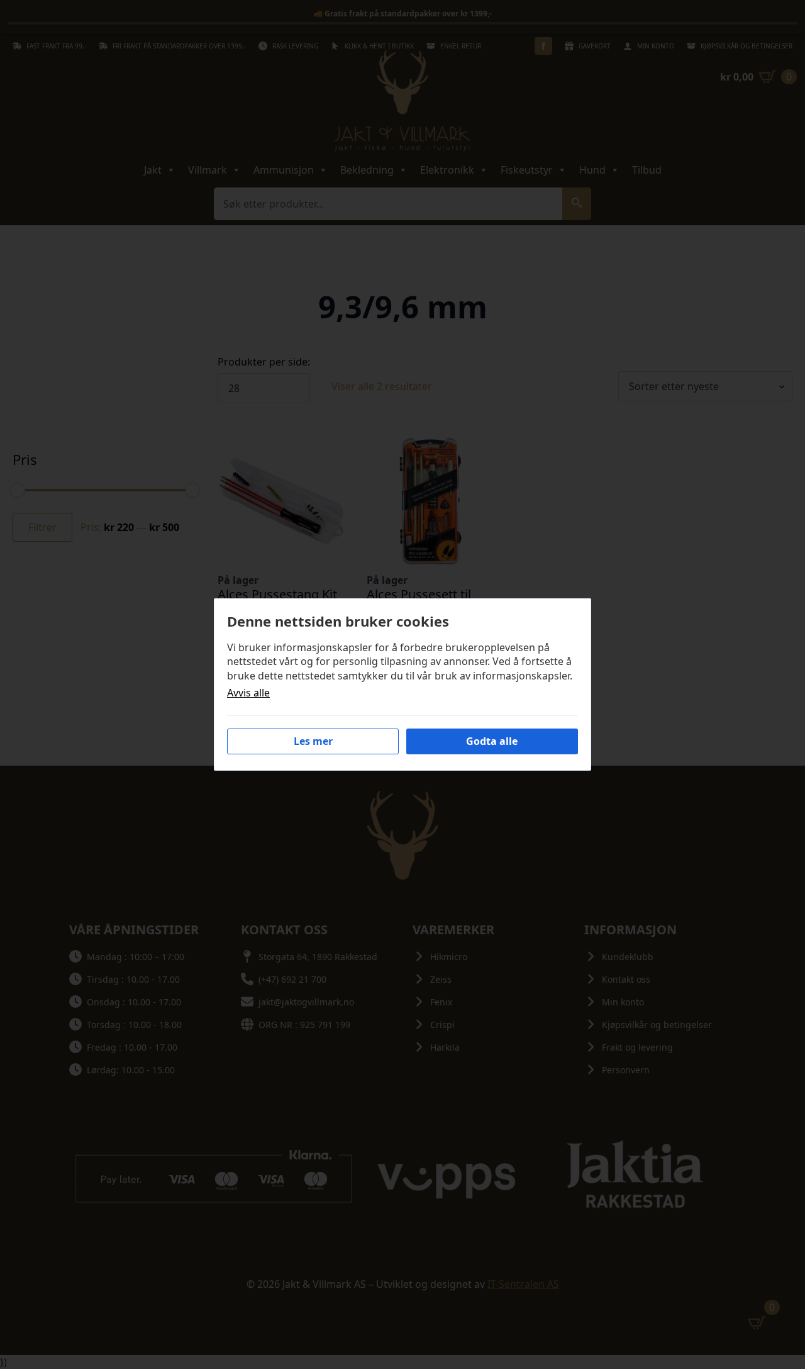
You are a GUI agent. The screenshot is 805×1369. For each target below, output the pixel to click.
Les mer (313, 741)
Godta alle (492, 741)
